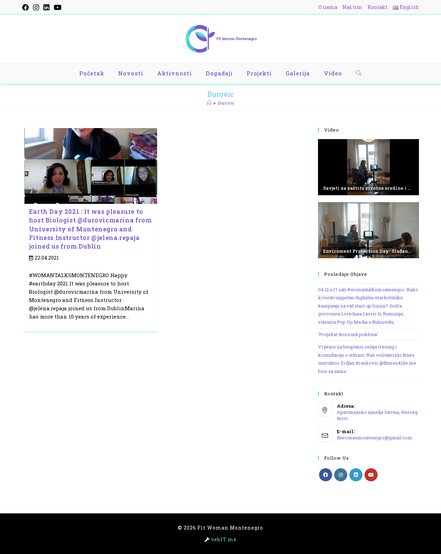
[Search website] (359, 73)
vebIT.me (224, 539)
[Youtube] (371, 474)
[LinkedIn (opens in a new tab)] (46, 7)
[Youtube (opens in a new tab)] (58, 7)
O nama (327, 7)
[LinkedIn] (355, 474)
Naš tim (352, 7)
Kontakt (378, 7)
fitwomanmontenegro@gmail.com (374, 438)
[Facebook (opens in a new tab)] (26, 7)
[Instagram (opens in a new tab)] (36, 7)
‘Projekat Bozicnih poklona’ (348, 334)
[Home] (209, 103)
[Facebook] (325, 474)
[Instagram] (340, 474)
